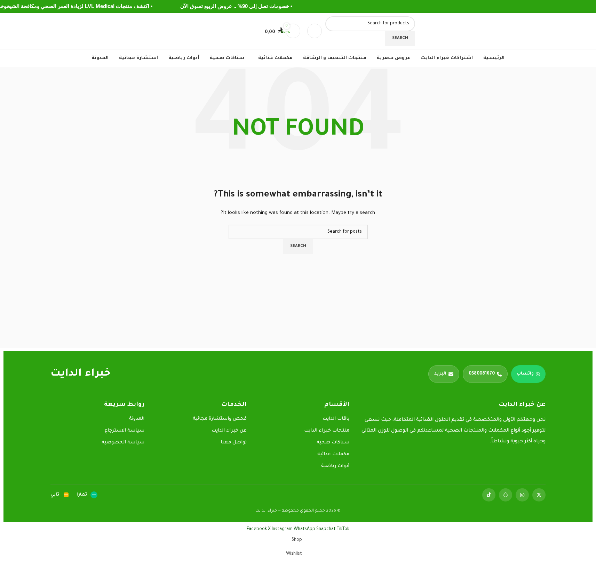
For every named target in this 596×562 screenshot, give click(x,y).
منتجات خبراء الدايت (326, 430)
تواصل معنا (234, 442)
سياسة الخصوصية (123, 442)
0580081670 (482, 373)
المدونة (136, 418)
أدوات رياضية (335, 466)
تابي (54, 494)
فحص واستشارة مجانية (220, 418)
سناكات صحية (333, 442)
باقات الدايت (336, 418)
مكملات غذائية (333, 454)
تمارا (82, 494)
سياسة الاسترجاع (124, 430)
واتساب (525, 373)
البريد (440, 373)
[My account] (314, 31)
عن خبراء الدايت (229, 430)
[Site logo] (462, 31)
